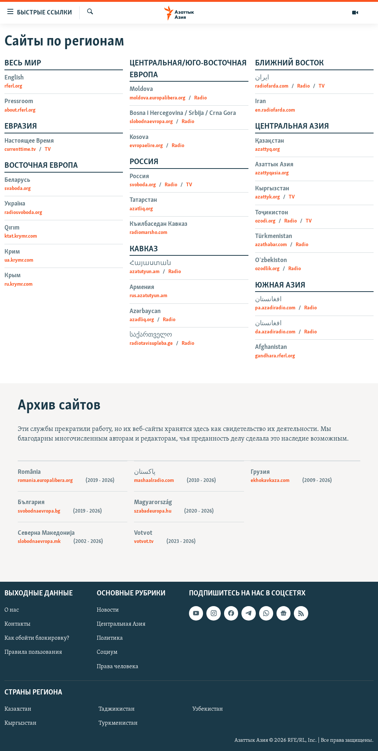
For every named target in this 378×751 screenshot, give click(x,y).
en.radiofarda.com (275, 110)
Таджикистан (117, 709)
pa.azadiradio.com (275, 308)
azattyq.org (267, 149)
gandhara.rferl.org (275, 356)
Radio (200, 98)
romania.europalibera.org (45, 480)
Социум (107, 652)
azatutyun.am (144, 272)
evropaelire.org (146, 146)
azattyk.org (267, 197)
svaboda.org (17, 188)
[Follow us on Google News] (283, 613)
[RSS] (301, 613)
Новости (108, 610)
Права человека (117, 666)
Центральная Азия (121, 624)
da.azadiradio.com (275, 332)
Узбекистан (207, 709)
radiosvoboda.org (23, 212)
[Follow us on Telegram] (248, 613)
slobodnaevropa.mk (39, 541)
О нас (11, 610)
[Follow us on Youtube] (196, 613)
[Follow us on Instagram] (213, 613)
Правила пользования (33, 652)
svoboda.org (143, 185)
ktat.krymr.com (20, 236)
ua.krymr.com (18, 260)
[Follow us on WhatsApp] (266, 613)
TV (48, 149)
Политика (110, 638)
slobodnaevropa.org (151, 122)
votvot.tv (144, 541)
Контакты (17, 624)
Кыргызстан (20, 723)
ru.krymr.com (18, 284)
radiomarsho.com (148, 232)
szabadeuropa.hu (152, 511)
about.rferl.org (19, 110)
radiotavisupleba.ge (151, 343)
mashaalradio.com (154, 480)
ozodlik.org (267, 269)
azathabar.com (271, 245)
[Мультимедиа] (355, 12)
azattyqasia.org (272, 173)
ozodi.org (265, 221)
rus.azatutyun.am (148, 296)
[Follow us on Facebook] (231, 613)
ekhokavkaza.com (270, 480)
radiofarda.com (271, 86)
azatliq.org (141, 209)
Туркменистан (118, 723)
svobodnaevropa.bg (39, 511)
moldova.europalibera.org (157, 98)
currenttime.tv (20, 149)
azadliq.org (142, 320)
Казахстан (17, 709)
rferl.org (13, 86)
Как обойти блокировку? (36, 638)
